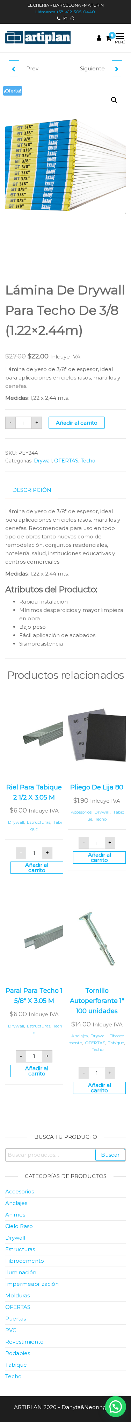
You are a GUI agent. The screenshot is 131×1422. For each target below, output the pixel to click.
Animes (15, 1214)
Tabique (116, 1042)
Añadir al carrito (76, 422)
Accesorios (81, 812)
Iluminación (20, 1272)
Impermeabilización (32, 1284)
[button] (114, 100)
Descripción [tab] (31, 490)
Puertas (15, 1318)
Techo (88, 461)
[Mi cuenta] (99, 38)
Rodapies (17, 1353)
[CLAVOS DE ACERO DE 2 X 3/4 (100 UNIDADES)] (14, 68)
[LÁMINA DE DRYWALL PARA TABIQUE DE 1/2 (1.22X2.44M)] (117, 68)
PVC (10, 1330)
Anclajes (79, 1035)
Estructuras (38, 822)
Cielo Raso (19, 1226)
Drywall (43, 461)
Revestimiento (24, 1341)
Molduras (17, 1295)
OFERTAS (66, 461)
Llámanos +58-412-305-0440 (65, 11)
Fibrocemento (24, 1260)
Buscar (110, 1154)
